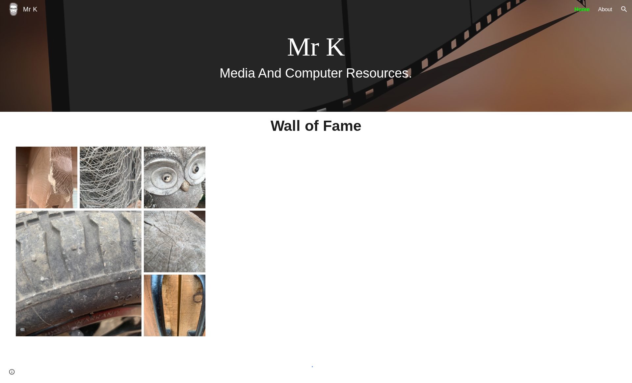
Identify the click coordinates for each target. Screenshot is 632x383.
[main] (316, 56)
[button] (624, 9)
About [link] (605, 9)
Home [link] (582, 9)
